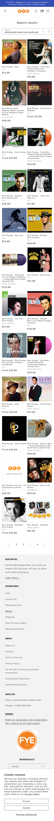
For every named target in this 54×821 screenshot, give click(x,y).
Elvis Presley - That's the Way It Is (38, 197)
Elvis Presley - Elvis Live (12, 235)
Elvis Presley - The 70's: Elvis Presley (12, 320)
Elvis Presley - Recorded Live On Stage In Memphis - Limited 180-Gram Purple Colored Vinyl (14, 278)
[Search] (49, 31)
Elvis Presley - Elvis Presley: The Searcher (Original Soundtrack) (14, 362)
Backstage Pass (13, 605)
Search (8, 611)
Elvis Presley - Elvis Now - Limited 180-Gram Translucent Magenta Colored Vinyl (38, 363)
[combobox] (27, 31)
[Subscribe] (42, 767)
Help (7, 593)
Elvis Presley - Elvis (10, 67)
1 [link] (9, 544)
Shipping (9, 617)
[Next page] (45, 544)
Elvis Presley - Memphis (37, 525)
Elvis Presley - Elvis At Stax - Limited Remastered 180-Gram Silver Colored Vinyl (39, 446)
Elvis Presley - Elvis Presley (14, 152)
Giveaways (9, 714)
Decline (26, 808)
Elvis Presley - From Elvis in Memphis (39, 109)
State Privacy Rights (15, 623)
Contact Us (11, 599)
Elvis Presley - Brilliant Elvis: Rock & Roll (12, 197)
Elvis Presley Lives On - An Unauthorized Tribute (14, 486)
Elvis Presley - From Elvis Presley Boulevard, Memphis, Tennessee (38, 69)
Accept (26, 801)
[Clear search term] (43, 31)
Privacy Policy (32, 794)
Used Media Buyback (16, 685)
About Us (10, 646)
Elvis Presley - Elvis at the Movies (38, 486)
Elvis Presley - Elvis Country (10, 405)
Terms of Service (13, 657)
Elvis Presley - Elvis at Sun (39, 275)
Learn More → (12, 578)
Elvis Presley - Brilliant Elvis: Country (37, 236)
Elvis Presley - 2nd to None (14, 444)
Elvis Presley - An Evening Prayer (39, 405)
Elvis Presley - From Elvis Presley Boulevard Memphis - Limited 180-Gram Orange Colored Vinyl (39, 155)
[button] (5, 11)
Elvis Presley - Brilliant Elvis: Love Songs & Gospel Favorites (39, 321)
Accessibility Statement (17, 679)
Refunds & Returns (14, 629)
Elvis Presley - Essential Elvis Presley (12, 526)
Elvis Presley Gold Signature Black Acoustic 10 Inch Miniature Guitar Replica (13, 111)
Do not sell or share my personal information (22, 671)
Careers (9, 651)
